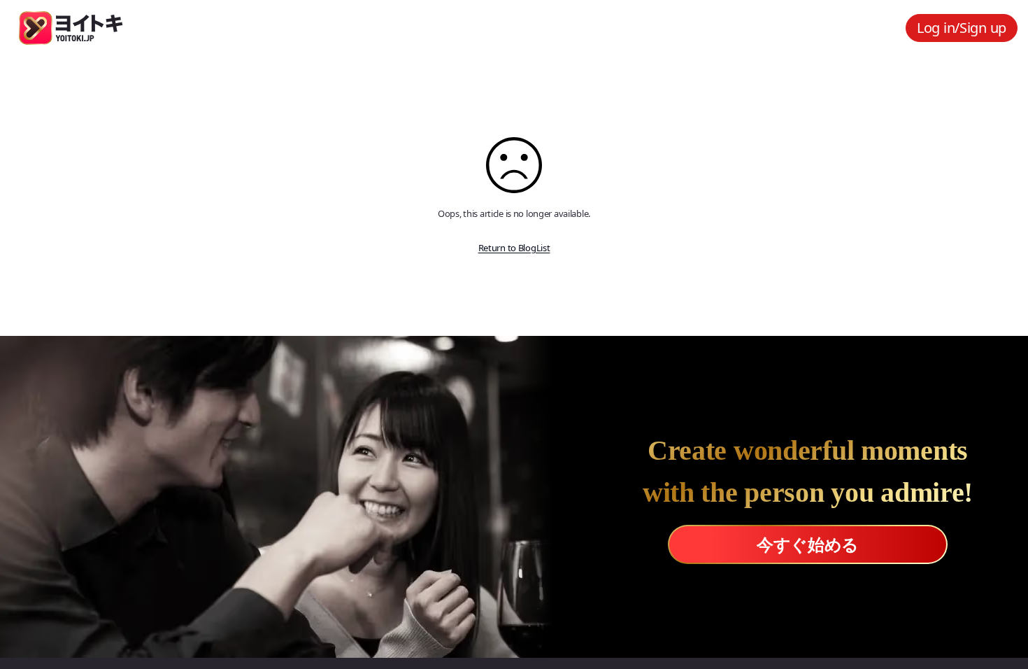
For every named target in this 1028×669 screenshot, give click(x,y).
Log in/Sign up (961, 27)
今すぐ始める (808, 544)
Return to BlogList (514, 247)
